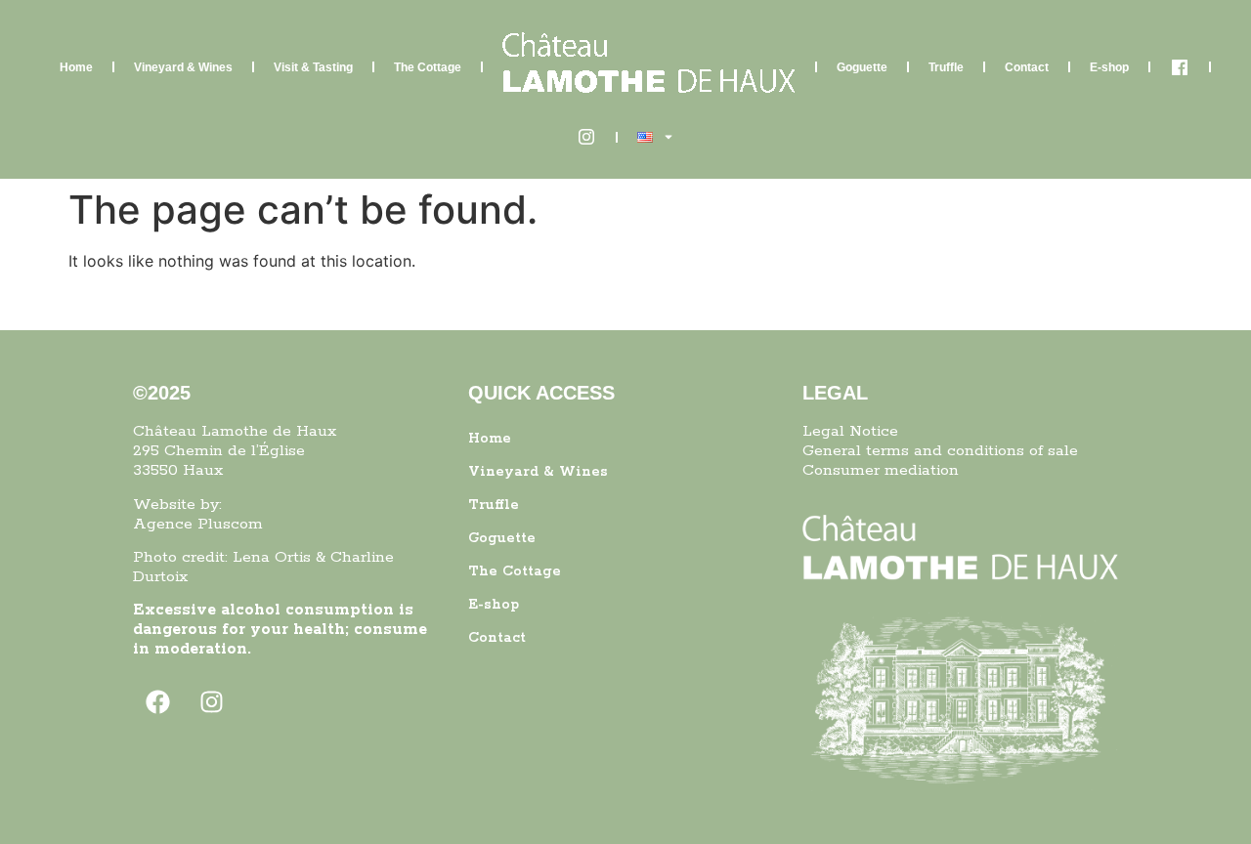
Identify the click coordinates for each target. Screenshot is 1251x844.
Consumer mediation (880, 470)
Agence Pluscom (198, 524)
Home (76, 67)
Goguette (862, 67)
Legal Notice (850, 431)
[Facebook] (157, 702)
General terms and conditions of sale (940, 451)
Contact (1027, 67)
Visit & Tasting (313, 67)
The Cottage (427, 67)
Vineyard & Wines (183, 67)
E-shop (1109, 67)
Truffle (946, 67)
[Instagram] (211, 702)
